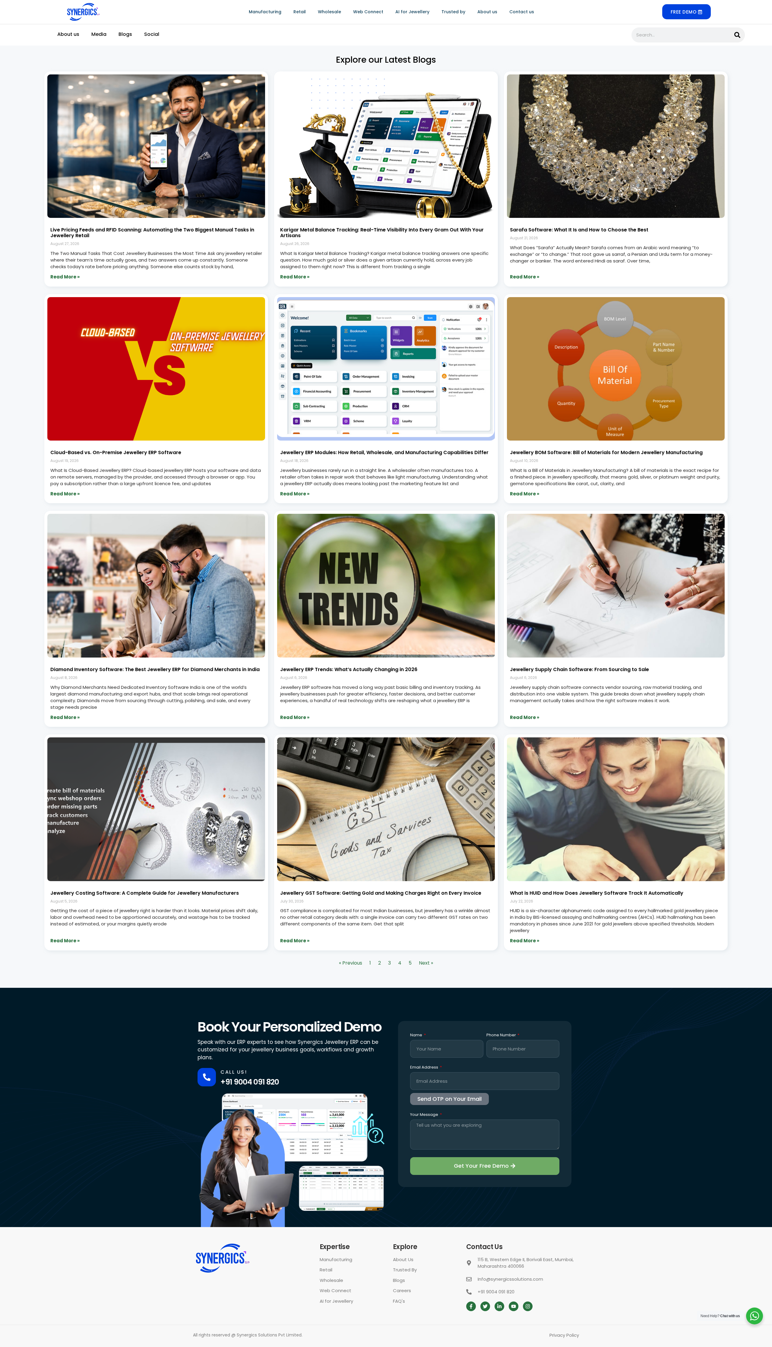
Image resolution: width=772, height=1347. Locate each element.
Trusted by (453, 12)
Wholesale (329, 12)
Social (151, 34)
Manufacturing (265, 12)
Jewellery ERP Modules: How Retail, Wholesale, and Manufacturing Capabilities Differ (384, 452)
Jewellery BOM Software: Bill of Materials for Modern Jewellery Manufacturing (606, 452)
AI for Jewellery (412, 12)
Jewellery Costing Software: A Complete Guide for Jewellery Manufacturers (144, 893)
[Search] (737, 34)
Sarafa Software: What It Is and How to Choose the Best (579, 229)
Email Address (424, 1067)
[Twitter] (485, 1306)
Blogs (125, 34)
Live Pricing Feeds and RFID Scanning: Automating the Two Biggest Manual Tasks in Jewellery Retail (152, 232)
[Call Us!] (207, 1077)
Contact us (521, 12)
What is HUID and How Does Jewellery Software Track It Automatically (596, 893)
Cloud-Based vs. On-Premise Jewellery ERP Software (115, 452)
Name (416, 1035)
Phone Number (501, 1035)
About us (487, 12)
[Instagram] (528, 1306)
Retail (299, 12)
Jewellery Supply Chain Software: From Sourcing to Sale (579, 669)
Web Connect (368, 12)
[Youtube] (513, 1306)
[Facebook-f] (471, 1306)
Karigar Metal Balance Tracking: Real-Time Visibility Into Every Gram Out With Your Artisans (382, 232)
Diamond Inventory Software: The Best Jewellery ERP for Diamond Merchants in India (155, 669)
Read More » (65, 277)
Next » (426, 962)
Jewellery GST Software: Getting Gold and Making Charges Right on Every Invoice (380, 893)
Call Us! (233, 1072)
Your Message (424, 1115)
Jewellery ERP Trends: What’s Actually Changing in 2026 (348, 669)
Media (98, 34)
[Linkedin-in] (499, 1306)
